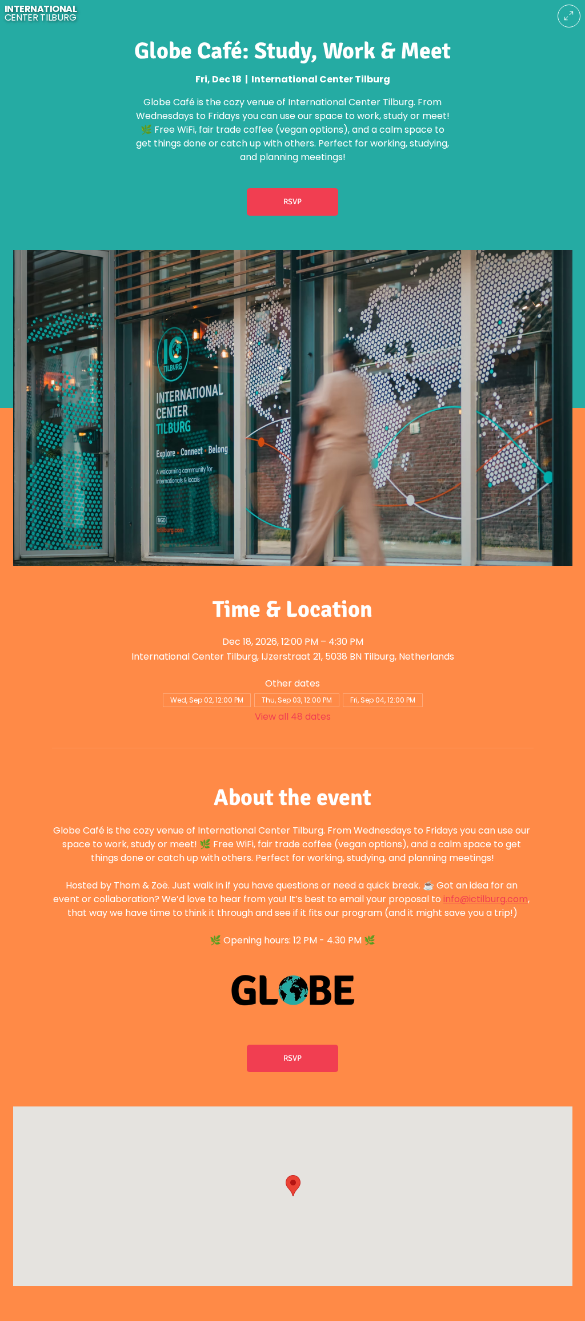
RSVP (292, 202)
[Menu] (569, 16)
